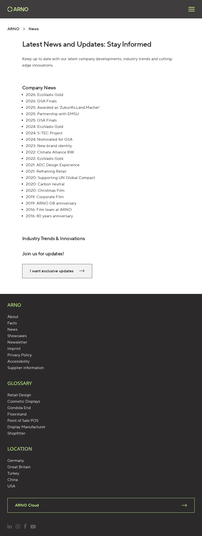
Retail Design (19, 395)
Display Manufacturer (26, 427)
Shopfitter (16, 433)
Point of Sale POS (22, 420)
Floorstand (17, 414)
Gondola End (19, 407)
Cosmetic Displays (23, 401)
